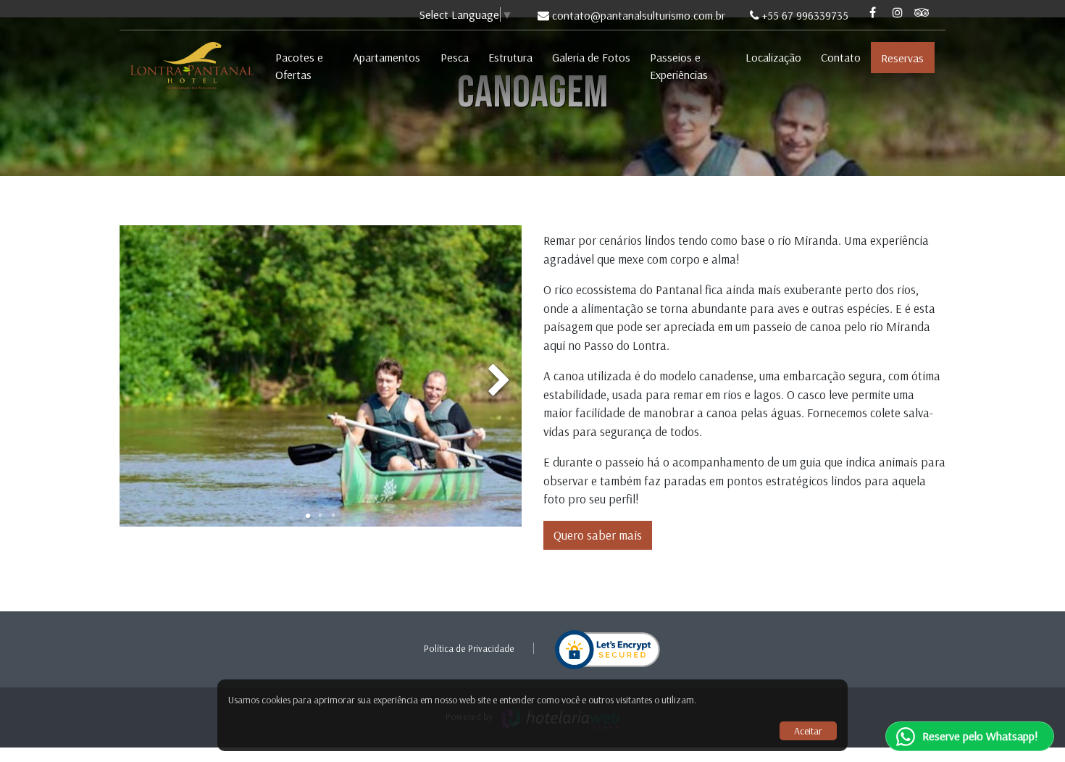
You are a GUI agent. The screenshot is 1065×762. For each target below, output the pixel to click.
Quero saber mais (598, 535)
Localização (773, 57)
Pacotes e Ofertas (299, 66)
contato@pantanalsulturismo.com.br (638, 15)
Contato (841, 57)
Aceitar (808, 730)
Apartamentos (386, 57)
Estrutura (510, 57)
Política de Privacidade (469, 648)
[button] (498, 376)
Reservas (902, 58)
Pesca (454, 57)
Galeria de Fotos (591, 57)
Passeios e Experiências (679, 66)
